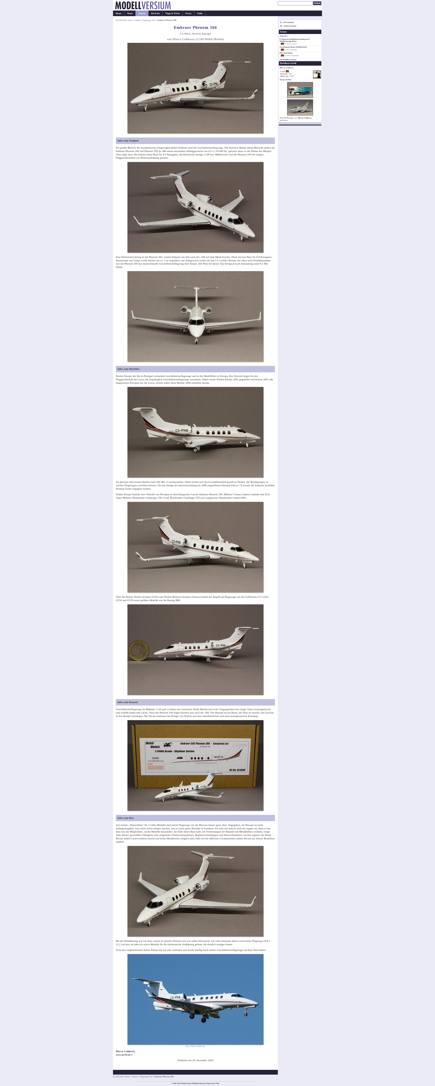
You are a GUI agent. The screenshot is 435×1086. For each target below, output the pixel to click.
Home (118, 13)
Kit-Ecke (155, 13)
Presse (188, 13)
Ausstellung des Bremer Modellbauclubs (293, 47)
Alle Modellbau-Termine (288, 60)
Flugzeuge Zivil (149, 20)
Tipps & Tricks (172, 13)
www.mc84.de (123, 1054)
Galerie (142, 13)
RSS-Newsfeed (288, 22)
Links (217, 1083)
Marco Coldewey (305, 118)
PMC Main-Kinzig (286, 53)
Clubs (200, 13)
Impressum (210, 1083)
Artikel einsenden (289, 26)
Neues (130, 13)
